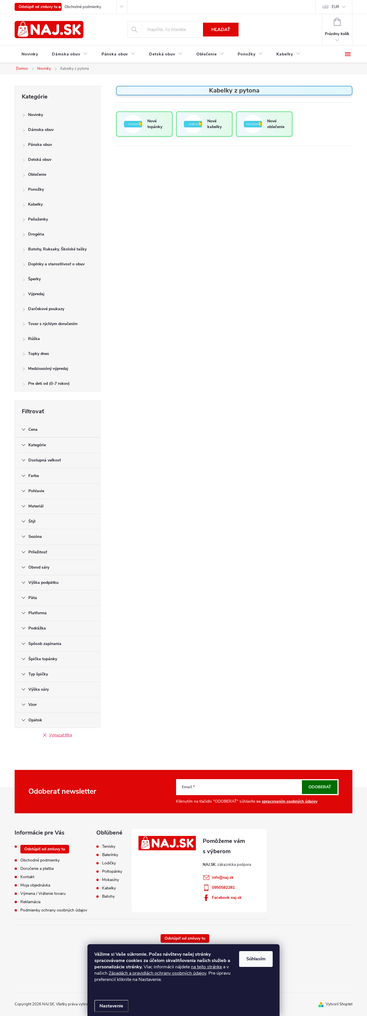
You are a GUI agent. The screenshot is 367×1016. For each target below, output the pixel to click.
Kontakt (27, 877)
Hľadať (220, 29)
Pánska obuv (40, 144)
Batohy (108, 896)
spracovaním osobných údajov (289, 801)
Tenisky (108, 846)
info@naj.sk (223, 877)
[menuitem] (30, 54)
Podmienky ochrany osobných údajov (53, 910)
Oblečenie (37, 174)
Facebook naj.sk (227, 897)
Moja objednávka (35, 885)
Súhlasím (256, 959)
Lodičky (109, 863)
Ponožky (36, 189)
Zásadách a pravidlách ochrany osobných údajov (157, 973)
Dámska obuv (41, 129)
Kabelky (35, 204)
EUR (335, 6)
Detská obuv (39, 159)
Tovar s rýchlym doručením (52, 324)
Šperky (34, 279)
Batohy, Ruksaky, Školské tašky (57, 249)
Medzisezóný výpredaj (48, 368)
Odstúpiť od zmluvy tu (38, 6)
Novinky (35, 114)
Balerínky (110, 855)
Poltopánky (112, 871)
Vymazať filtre (60, 735)
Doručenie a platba (37, 868)
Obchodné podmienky (83, 6)
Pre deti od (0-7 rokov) (49, 383)
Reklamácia (30, 902)
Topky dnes (38, 353)
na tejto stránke (206, 967)
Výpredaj (36, 294)
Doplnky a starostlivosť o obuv (56, 264)
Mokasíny (110, 880)
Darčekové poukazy (46, 309)
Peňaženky (38, 219)
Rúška (34, 338)
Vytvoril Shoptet (339, 1004)
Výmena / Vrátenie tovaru (43, 893)
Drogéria (36, 234)
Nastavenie (111, 1006)
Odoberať (320, 787)
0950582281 (223, 887)
